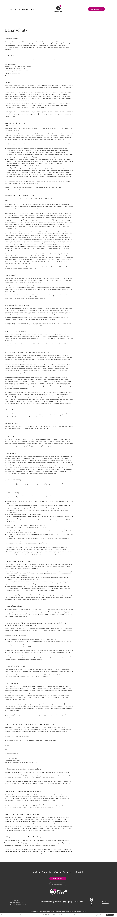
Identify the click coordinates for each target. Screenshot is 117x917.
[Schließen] (115, 915)
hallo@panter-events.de (14, 73)
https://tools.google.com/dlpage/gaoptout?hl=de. (58, 176)
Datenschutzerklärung (89, 914)
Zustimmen (110, 914)
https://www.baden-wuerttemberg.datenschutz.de (23, 762)
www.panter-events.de (19, 43)
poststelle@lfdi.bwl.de (14, 760)
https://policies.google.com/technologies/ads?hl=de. (22, 268)
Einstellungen (100, 914)
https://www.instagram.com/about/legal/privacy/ (48, 403)
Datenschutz (105, 901)
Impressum (105, 903)
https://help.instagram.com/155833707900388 (20, 403)
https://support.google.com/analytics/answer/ (18, 165)
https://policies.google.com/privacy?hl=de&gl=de (18, 189)
